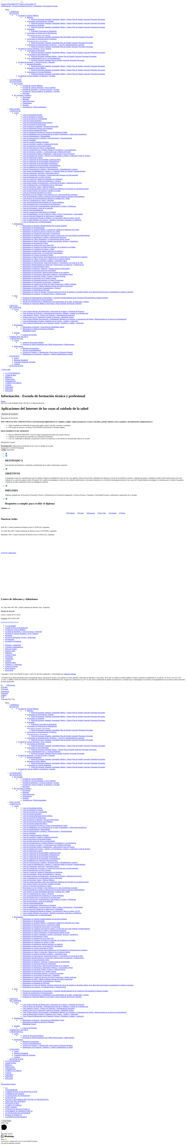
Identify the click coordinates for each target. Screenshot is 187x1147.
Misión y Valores (66, 19)
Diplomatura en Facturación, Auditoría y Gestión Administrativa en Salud (48, 354)
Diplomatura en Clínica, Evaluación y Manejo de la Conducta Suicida (46, 259)
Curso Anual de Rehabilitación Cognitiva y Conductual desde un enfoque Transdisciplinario (54, 171)
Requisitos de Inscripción (10, 414)
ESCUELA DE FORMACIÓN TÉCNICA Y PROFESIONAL (27, 1099)
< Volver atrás (5, 369)
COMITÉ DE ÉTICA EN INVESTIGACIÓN (21, 1092)
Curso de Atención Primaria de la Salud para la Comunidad (43, 216)
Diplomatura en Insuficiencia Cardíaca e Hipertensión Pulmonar (44, 237)
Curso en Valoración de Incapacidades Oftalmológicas (41, 161)
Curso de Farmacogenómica (32, 121)
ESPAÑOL (9, 389)
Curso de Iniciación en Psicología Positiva (37, 146)
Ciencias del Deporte (30, 335)
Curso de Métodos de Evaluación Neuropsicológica (40, 167)
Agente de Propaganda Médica (33, 342)
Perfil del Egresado (37, 19)
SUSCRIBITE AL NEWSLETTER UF (19, 1111)
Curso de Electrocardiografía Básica (35, 130)
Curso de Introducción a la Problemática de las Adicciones (42, 185)
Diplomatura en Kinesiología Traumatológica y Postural (41, 288)
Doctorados (26, 97)
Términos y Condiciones (13, 664)
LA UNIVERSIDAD (12, 373)
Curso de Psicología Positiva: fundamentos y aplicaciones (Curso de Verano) (49, 154)
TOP (2, 697)
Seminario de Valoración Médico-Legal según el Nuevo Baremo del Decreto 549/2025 (52, 303)
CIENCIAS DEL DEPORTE (15, 1101)
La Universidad (10, 626)
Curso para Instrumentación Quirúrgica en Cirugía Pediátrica (43, 202)
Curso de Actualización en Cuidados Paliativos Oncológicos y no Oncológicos (49, 150)
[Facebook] (70, 513)
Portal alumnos (10, 668)
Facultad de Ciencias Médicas (33, 86)
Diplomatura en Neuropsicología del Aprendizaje (39, 270)
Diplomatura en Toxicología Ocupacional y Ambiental (41, 282)
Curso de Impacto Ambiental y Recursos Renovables (41, 126)
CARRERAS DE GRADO (14, 1094)
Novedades (9, 657)
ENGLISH (9, 391)
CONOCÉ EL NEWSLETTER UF (17, 1109)
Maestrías (26, 99)
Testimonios (9, 659)
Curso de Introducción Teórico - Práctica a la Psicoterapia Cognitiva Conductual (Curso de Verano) (56, 156)
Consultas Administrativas (14, 647)
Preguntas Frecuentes (98, 19)
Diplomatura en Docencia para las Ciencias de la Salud (41, 231)
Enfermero (34, 31)
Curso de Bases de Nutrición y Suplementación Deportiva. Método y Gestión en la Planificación (55, 313)
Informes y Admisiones (13, 645)
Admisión (47, 19)
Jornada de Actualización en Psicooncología (37, 300)
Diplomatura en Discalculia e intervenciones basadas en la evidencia (46, 272)
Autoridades (56, 19)
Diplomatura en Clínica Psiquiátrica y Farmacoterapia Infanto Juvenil (46, 239)
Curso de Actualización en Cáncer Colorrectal (38, 200)
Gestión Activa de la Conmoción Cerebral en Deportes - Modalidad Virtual (48, 317)
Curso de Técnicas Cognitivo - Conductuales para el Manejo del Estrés (47, 152)
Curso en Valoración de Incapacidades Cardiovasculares (42, 159)
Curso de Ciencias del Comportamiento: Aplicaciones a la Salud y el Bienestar (49, 206)
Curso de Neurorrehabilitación (33, 210)
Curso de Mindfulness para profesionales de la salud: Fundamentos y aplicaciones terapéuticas (55, 134)
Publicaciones (10, 379)
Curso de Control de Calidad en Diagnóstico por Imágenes (42, 179)
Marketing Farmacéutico (31, 348)
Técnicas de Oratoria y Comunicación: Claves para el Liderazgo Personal (48, 352)
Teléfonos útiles (10, 662)
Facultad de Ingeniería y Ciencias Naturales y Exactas (41, 89)
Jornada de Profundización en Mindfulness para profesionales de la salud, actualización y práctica (56, 302)
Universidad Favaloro (8, 1084)
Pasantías (26, 105)
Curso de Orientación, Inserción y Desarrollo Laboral (41, 173)
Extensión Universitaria (13, 641)
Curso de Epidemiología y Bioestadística (36, 136)
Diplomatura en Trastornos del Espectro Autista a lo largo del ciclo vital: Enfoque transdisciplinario (56, 235)
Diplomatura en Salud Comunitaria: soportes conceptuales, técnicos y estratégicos (50, 241)
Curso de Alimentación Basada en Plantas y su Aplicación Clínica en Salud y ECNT (51, 218)
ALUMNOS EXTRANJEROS (16, 1117)
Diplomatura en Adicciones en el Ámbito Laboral (39, 278)
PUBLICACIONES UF (13, 1115)
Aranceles (86, 19)
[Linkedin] (112, 513)
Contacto (8, 385)
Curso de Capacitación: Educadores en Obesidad (39, 212)
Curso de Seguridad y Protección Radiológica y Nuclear (42, 181)
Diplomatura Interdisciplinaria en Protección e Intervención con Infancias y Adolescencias (53, 265)
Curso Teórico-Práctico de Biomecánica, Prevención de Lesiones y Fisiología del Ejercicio (53, 311)
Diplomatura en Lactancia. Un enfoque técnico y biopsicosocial (44, 294)
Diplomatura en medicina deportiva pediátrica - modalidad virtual (45, 261)
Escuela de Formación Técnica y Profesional (20, 637)
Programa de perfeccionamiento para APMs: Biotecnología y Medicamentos (48, 344)
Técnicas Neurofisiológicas (32, 350)
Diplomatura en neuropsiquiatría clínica (36, 267)
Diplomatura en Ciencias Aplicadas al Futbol (38, 255)
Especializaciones (29, 101)
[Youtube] (4, 689)
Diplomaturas (27, 103)
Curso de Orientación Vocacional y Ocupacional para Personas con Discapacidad (50, 175)
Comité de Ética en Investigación (16, 628)
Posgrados (8, 635)
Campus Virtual (10, 655)
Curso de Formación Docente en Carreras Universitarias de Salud (45, 132)
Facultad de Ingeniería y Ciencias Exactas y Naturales (23, 632)
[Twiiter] (80, 513)
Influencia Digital (70, 674)
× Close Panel (6, 1121)
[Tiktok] (122, 513)
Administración (10, 381)
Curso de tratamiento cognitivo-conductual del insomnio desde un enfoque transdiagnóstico (54, 196)
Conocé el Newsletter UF (9, 4)
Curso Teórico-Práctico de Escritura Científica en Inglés (41, 191)
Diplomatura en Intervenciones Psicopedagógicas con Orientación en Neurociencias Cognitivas (55, 257)
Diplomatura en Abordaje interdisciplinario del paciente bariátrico (45, 226)
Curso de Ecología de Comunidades (35, 119)
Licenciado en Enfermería (47, 31)
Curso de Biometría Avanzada (33, 117)
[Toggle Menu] (2, 1082)
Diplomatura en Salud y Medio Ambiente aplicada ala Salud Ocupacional (48, 286)
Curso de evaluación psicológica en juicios (37, 193)
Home (3, 401)
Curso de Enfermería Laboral (32, 158)
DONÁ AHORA (11, 1107)
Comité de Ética (10, 375)
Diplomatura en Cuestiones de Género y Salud (38, 249)
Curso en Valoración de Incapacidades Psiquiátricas (40, 163)
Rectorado (26, 93)
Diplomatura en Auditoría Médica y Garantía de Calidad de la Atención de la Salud (51, 230)
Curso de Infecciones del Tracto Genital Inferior (39, 148)
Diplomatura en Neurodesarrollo (34, 228)
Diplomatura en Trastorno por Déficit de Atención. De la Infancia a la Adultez (49, 247)
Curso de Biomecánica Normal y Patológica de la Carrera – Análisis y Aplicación (50, 321)
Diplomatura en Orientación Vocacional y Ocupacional (41, 233)
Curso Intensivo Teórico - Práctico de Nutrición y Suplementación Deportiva (49, 315)
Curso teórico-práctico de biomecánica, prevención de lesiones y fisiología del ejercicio (52, 183)
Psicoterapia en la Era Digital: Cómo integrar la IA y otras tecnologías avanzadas (50, 194)
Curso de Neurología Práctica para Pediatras (38, 128)
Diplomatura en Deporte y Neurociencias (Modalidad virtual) (43, 327)
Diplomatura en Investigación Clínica (35, 243)
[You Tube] (101, 513)
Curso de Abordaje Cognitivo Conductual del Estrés (40, 144)
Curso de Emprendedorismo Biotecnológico (37, 122)
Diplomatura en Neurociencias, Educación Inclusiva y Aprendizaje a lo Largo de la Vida (53, 263)
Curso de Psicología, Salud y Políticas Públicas (39, 187)
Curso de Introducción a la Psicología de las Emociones (41, 204)
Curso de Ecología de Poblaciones (34, 124)
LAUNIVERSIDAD (11, 1089)
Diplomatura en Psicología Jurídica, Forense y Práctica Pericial (44, 276)
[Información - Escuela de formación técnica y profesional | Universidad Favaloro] (29, 6)
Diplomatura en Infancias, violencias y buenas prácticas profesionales (46, 268)
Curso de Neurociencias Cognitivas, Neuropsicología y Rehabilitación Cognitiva (50, 169)
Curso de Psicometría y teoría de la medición (38, 208)
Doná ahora (9, 387)
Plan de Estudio (77, 19)
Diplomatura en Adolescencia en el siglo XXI (38, 245)
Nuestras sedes (10, 651)
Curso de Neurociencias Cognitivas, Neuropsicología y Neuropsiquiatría (47, 138)
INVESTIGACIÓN (12, 1103)
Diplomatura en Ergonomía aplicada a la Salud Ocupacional (43, 280)
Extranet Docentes (11, 666)
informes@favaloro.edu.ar (10, 622)
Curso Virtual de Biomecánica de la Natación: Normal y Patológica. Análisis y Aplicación (53, 323)
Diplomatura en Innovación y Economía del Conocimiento (42, 253)
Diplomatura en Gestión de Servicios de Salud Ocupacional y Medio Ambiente (49, 284)
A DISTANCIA (10, 1097)
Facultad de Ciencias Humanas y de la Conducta (39, 87)
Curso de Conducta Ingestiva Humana (36, 142)
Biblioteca (8, 377)
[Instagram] (90, 513)
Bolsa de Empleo (11, 649)
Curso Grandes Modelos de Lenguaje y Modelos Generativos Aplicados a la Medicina (52, 220)
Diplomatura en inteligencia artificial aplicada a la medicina (43, 251)
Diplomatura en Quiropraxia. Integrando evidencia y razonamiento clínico (48, 274)
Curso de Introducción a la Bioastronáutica (37, 222)
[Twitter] (4, 687)
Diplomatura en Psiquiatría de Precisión (36, 290)
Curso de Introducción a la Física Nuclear (37, 177)
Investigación (9, 639)
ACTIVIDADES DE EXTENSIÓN (17, 1113)
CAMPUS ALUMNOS (13, 383)
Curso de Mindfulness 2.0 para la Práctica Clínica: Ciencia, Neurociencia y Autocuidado (53, 214)
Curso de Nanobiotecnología (32, 115)
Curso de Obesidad (29, 140)
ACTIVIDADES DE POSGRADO (17, 1096)
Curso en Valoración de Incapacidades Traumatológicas (41, 165)
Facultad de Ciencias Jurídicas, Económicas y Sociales (41, 91)
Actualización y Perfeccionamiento (34, 107)
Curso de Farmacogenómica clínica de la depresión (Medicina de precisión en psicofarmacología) (56, 189)
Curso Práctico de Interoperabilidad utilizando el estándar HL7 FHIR (46, 198)
